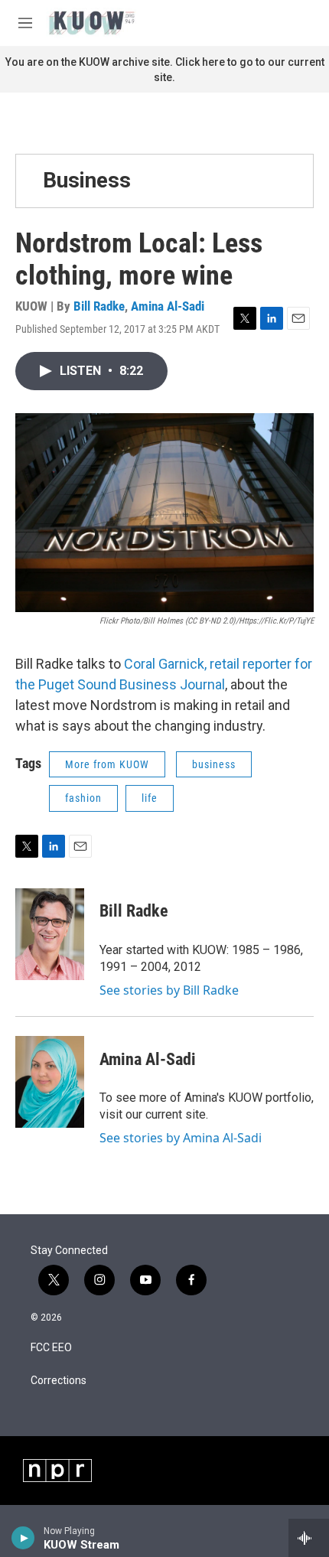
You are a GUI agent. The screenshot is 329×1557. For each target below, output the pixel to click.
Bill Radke (99, 306)
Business (87, 180)
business (214, 764)
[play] (23, 1538)
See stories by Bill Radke (169, 990)
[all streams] (308, 1538)
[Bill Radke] (49, 934)
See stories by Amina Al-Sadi (180, 1137)
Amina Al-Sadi (167, 306)
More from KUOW (107, 764)
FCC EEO (51, 1347)
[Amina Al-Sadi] (49, 1082)
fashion (83, 798)
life (150, 798)
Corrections (58, 1380)
